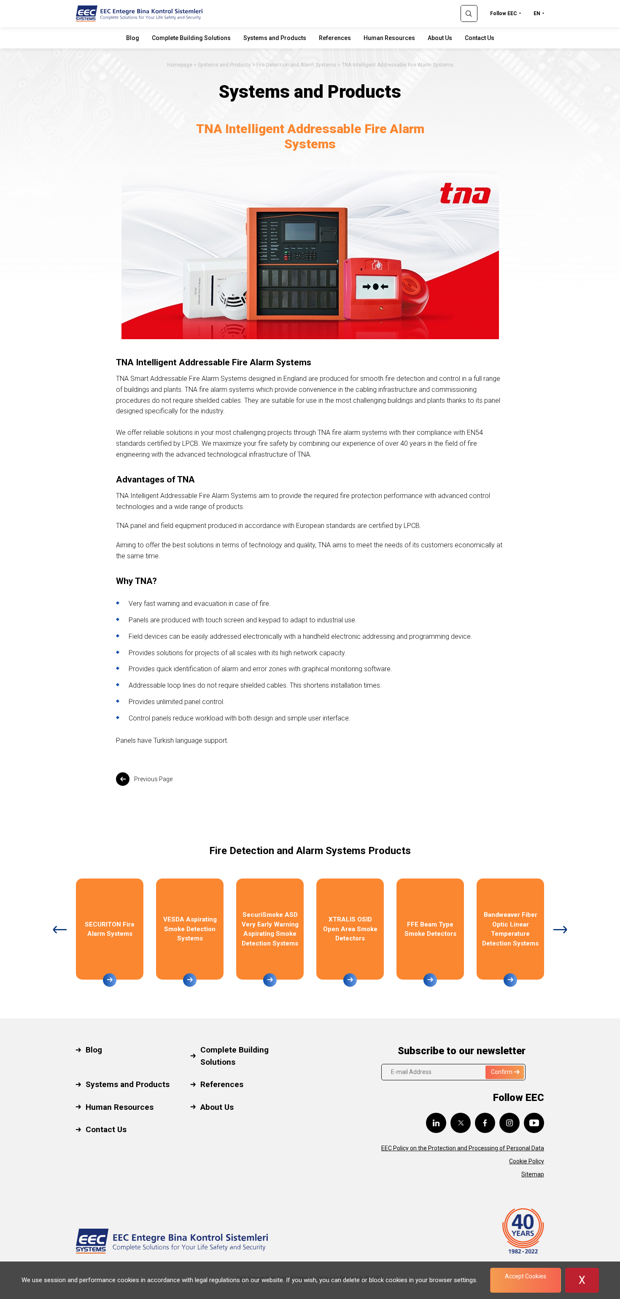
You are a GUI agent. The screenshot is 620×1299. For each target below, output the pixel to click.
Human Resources (389, 38)
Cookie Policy (526, 1161)
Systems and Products (274, 38)
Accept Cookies (525, 1276)
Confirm (501, 1072)
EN (537, 13)
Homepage (179, 65)
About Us (440, 38)
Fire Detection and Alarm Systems (296, 65)
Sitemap (532, 1174)
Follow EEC (503, 13)
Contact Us (479, 38)
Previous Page (153, 779)
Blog (132, 38)
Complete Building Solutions (191, 38)
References (335, 38)
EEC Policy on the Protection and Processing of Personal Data (462, 1148)
